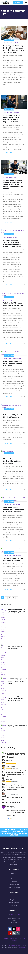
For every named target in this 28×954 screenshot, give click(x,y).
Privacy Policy (14, 938)
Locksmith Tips (9, 39)
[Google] (14, 933)
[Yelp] (10, 933)
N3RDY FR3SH (9, 779)
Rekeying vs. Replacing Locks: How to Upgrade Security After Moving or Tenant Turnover (13, 49)
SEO (25, 948)
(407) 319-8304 (15, 914)
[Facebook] (10, 929)
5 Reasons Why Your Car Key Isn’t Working (13, 416)
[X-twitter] (14, 929)
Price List (5, 938)
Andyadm (16, 43)
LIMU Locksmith (16, 300)
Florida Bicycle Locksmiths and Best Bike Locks (12, 461)
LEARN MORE (8, 88)
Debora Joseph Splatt (11, 793)
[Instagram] (18, 929)
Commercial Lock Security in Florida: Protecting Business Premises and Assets (12, 243)
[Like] (24, 88)
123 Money (20, 948)
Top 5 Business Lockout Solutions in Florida (13, 560)
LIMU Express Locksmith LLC (16, 945)
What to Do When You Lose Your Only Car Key (13, 304)
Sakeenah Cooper (10, 806)
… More (17, 776)
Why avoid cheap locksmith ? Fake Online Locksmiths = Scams (13, 510)
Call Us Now (18, 2)
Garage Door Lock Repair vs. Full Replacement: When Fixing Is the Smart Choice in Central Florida (14, 184)
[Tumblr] (18, 933)
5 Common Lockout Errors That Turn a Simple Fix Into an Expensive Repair (11, 118)
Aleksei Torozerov (10, 766)
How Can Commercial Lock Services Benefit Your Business (12, 364)
